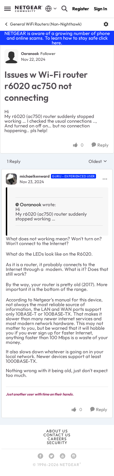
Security (57, 442)
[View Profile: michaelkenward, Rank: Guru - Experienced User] (11, 179)
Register (80, 8)
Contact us (57, 434)
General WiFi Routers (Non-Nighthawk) (46, 24)
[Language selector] (51, 8)
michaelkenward (35, 176)
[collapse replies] (57, 172)
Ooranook (30, 54)
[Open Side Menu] (7, 8)
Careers (57, 438)
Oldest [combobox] (98, 161)
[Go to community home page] (28, 9)
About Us (57, 431)
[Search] (64, 8)
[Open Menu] (106, 24)
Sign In (100, 8)
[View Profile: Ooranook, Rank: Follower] (11, 56)
